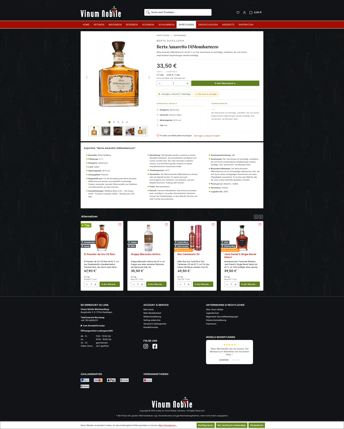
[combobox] (178, 12)
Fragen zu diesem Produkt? (208, 136)
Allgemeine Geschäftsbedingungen (222, 316)
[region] (118, 83)
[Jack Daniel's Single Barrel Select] (242, 238)
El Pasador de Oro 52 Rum (99, 254)
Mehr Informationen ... (167, 425)
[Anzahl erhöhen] (187, 83)
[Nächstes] (149, 77)
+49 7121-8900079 (89, 320)
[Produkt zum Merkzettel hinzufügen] (120, 224)
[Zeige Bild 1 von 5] (109, 122)
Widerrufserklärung (152, 316)
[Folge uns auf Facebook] (154, 346)
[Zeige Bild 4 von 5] (122, 122)
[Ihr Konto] (244, 12)
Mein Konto (148, 309)
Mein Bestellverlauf (152, 313)
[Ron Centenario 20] (195, 238)
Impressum (211, 323)
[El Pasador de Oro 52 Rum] (102, 238)
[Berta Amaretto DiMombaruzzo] (118, 74)
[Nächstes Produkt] (261, 217)
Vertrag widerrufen (152, 320)
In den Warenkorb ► (225, 83)
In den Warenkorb (109, 284)
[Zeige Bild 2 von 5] (114, 122)
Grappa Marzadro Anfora (145, 254)
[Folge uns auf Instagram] (147, 346)
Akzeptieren (256, 425)
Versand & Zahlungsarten (154, 323)
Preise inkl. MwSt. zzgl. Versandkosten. (171, 78)
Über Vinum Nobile (214, 309)
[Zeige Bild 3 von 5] (118, 122)
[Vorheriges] (87, 77)
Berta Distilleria (170, 40)
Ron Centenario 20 (189, 254)
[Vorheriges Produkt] (256, 217)
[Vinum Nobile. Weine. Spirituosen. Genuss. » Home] (101, 12)
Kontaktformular (150, 327)
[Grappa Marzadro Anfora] (149, 238)
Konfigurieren (205, 425)
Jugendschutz (212, 313)
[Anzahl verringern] (159, 83)
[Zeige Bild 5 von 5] (127, 122)
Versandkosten (165, 415)
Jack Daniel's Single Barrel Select (240, 256)
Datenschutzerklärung (216, 320)
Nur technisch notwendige (232, 425)
